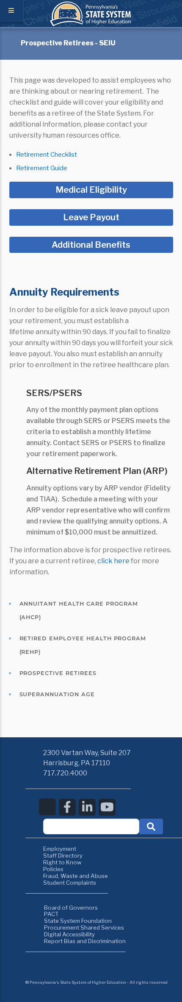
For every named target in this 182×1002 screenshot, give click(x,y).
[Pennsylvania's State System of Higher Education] (91, 24)
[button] (151, 826)
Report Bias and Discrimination (85, 941)
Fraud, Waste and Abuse (75, 875)
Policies (53, 869)
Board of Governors (71, 907)
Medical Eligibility (91, 190)
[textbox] (91, 826)
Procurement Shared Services (84, 927)
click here (113, 561)
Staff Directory (63, 855)
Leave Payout (91, 217)
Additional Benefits (91, 245)
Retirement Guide (41, 168)
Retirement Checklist (46, 154)
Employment (59, 848)
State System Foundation (78, 920)
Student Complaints (69, 882)
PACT (51, 914)
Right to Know (62, 862)
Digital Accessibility (69, 934)
